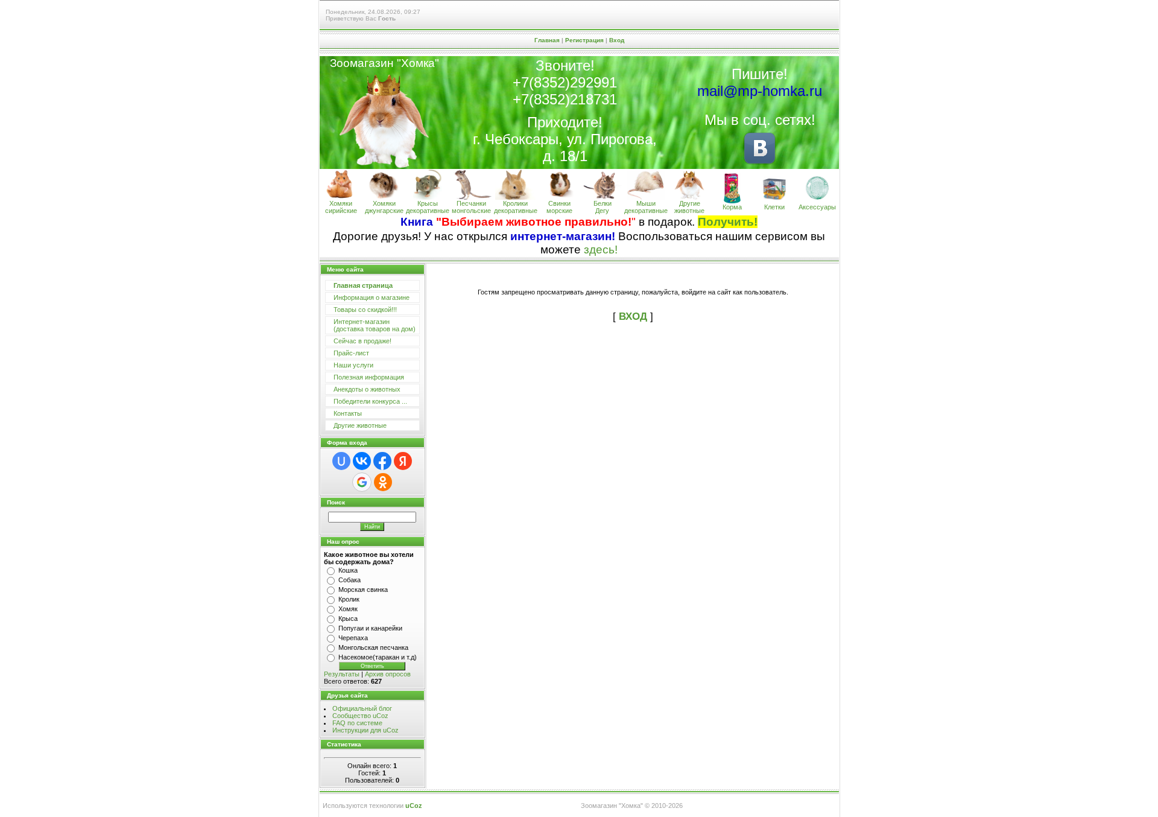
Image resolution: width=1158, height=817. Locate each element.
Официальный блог (362, 708)
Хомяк (348, 608)
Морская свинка (363, 589)
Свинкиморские (559, 207)
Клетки (774, 207)
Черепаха (353, 637)
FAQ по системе (357, 722)
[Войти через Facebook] (382, 461)
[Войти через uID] (341, 461)
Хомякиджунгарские (384, 207)
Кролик (348, 599)
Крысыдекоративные (427, 207)
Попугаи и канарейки (370, 628)
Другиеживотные (689, 207)
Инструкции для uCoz (365, 730)
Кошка (348, 570)
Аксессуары (817, 207)
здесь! (601, 249)
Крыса (348, 618)
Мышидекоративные (646, 207)
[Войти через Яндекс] (403, 461)
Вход (616, 40)
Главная (547, 40)
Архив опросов (388, 674)
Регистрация (584, 40)
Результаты (341, 674)
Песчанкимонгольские (471, 207)
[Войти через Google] (362, 482)
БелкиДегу (602, 207)
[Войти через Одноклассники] (383, 482)
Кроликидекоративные (515, 207)
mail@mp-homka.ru (759, 91)
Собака (349, 579)
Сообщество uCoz (360, 715)
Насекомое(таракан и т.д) (377, 657)
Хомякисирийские (341, 207)
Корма (732, 207)
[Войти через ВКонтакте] (362, 461)
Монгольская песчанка (373, 647)
